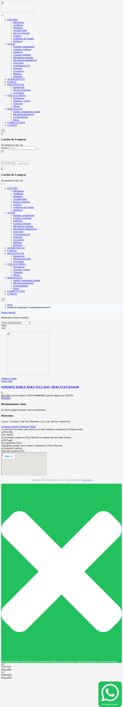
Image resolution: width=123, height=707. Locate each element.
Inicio (10, 304)
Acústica (17, 36)
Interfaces (17, 41)
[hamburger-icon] (2, 15)
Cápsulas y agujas (21, 101)
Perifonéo (17, 76)
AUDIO (11, 44)
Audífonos (18, 25)
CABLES (12, 82)
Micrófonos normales (23, 57)
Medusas (17, 73)
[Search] (38, 148)
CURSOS (12, 125)
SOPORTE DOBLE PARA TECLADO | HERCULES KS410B (40, 387)
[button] (1, 133)
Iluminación (18, 87)
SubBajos (17, 52)
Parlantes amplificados (23, 46)
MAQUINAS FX (15, 84)
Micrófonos (18, 22)
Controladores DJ (21, 65)
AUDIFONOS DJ (16, 79)
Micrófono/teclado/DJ (23, 114)
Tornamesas (18, 98)
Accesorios (18, 71)
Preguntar (5, 398)
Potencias (17, 68)
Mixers (16, 106)
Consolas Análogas (22, 49)
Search (4, 148)
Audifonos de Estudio (23, 38)
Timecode (17, 103)
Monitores (18, 27)
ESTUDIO (12, 19)
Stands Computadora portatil (26, 111)
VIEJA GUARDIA (16, 95)
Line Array (18, 63)
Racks (16, 120)
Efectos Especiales (22, 90)
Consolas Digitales (22, 55)
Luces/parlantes (20, 117)
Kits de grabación (21, 33)
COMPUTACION (16, 122)
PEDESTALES (14, 109)
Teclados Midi (20, 30)
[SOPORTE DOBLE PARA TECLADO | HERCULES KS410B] (28, 373)
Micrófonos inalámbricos (25, 60)
